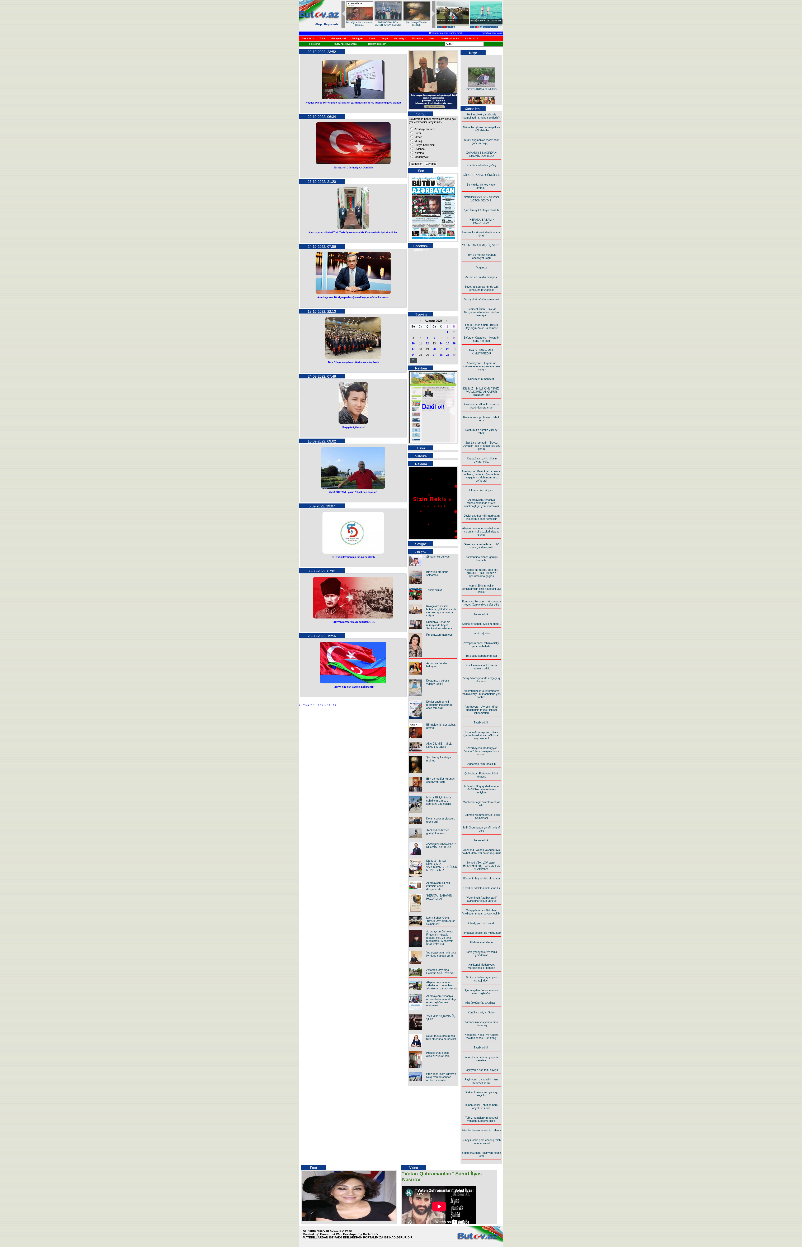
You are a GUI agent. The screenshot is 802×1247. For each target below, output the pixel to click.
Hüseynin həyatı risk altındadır (481, 878)
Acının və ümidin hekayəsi (436, 665)
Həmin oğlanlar (481, 633)
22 (447, 349)
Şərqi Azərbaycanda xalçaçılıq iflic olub (481, 680)
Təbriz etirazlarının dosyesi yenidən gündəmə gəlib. (481, 1119)
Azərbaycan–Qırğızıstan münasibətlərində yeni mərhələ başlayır (481, 366)
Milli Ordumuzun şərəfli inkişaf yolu (481, 829)
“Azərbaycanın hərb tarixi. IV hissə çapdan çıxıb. (441, 954)
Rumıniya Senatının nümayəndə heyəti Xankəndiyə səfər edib (439, 625)
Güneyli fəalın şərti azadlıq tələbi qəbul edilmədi (481, 1141)
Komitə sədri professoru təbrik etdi (481, 419)
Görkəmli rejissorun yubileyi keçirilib (481, 1094)
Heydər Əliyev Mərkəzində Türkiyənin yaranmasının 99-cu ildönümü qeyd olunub (353, 102)
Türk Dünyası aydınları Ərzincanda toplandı (353, 362)
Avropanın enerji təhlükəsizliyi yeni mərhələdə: (481, 644)
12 (317, 705)
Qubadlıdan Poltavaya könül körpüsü (481, 775)
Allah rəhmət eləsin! (482, 942)
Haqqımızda (331, 24)
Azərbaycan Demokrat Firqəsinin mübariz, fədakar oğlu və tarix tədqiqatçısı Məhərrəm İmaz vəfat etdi (439, 938)
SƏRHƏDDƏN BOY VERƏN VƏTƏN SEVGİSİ (481, 199)
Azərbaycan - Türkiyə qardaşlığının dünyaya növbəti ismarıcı (353, 297)
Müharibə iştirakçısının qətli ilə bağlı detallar (481, 129)
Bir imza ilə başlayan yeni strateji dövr (481, 979)
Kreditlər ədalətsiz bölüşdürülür (481, 888)
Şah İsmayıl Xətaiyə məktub (481, 210)
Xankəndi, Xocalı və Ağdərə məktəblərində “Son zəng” (481, 1036)
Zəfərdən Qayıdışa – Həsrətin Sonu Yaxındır (440, 971)
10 (311, 705)
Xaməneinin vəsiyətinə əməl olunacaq (481, 1024)
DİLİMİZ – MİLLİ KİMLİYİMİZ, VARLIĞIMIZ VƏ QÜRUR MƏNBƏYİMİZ (441, 865)
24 (413, 354)
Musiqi (418, 141)
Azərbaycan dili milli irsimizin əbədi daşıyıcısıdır (438, 886)
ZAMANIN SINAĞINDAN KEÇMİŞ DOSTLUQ (441, 845)
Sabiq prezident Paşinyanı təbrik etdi (481, 1154)
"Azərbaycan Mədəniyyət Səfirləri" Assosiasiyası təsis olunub (481, 751)
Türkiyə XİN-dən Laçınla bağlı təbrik (353, 686)
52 (334, 705)
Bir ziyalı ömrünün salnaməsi (437, 573)
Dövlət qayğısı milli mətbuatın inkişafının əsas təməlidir (439, 705)
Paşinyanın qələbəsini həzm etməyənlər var (481, 1081)
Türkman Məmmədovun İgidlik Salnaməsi (481, 816)
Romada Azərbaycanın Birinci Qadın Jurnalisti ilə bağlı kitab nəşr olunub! (481, 735)
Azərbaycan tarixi (424, 129)
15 (328, 705)
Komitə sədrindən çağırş (481, 165)
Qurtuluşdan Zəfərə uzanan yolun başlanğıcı (481, 992)
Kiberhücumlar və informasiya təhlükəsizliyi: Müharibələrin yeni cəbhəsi (486, 33)
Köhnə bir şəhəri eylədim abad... (481, 623)
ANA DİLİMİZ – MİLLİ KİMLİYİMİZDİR (439, 745)
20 (434, 349)
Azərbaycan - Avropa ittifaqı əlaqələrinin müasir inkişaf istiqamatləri (481, 710)
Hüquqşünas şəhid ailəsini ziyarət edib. (438, 1054)
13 (321, 705)
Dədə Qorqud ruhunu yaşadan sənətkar (481, 1059)
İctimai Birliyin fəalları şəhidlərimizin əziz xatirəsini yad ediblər (439, 800)
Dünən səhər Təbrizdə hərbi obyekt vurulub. (481, 1106)
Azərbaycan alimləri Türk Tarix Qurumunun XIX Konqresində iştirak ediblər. (353, 232)
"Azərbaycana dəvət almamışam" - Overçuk (483, 21)
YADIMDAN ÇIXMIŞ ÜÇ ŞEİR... (387, 23)
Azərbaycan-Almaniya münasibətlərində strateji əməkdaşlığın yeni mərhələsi (441, 1000)
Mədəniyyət (421, 156)
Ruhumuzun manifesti (439, 634)
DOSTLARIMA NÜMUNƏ (481, 73)
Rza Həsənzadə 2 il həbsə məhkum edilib (481, 667)
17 (413, 349)
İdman (418, 137)
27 (434, 354)
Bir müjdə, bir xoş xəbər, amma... (481, 186)
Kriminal (419, 152)
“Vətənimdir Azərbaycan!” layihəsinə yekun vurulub (481, 899)
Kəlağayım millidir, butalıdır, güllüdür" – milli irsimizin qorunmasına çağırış (441, 611)
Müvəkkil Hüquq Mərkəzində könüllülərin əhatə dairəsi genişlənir (481, 789)
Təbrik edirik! (434, 590)
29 (447, 354)
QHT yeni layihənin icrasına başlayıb (353, 557)
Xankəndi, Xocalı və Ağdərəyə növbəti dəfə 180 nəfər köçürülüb (481, 851)
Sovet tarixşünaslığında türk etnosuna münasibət (441, 1037)
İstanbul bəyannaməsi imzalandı (481, 1130)
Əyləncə (419, 148)
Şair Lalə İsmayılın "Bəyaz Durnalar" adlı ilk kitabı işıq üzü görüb (481, 445)
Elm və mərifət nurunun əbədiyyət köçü (416, 23)
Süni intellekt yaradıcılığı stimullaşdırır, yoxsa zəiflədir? (481, 116)
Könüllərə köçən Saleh (481, 1012)
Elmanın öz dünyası (438, 556)
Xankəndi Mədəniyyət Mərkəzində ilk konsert (481, 966)
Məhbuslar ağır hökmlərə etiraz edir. (481, 804)
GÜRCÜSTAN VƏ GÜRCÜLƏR (481, 175)
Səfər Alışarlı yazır (481, 102)
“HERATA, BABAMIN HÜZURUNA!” (359, 23)
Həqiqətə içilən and (353, 427)
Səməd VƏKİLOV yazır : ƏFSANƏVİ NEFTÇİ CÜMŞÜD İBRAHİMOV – (481, 865)
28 (441, 354)
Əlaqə (318, 24)
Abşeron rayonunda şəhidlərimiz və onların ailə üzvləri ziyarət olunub (441, 985)
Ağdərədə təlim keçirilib (481, 763)
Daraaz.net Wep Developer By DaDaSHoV (349, 1234)
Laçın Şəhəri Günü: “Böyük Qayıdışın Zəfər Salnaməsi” (440, 921)
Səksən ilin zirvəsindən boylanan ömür (481, 234)
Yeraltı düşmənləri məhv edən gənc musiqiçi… (481, 141)
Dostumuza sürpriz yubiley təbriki (414, 33)
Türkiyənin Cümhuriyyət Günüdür (353, 167)
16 (454, 343)
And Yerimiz (443, 20)
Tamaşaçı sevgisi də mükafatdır (481, 932)
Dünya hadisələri (424, 145)
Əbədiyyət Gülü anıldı (481, 923)
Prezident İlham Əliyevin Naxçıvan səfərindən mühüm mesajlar (441, 1077)
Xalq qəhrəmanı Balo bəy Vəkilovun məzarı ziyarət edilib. (481, 912)
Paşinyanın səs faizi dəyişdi (481, 1069)
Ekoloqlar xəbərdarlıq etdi (481, 655)
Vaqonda (481, 267)
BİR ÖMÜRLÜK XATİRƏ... (481, 1002)
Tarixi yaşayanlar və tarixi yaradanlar (481, 953)
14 (325, 705)
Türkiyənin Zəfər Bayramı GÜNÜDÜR (353, 622)
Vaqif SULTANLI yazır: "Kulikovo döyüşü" (353, 492)
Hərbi (417, 133)
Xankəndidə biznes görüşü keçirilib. (437, 831)
